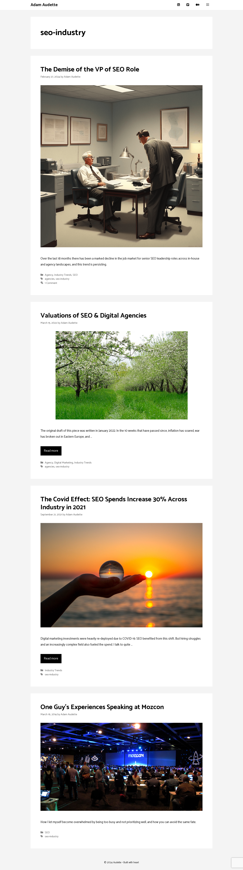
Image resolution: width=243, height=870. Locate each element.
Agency (49, 275)
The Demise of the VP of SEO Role (89, 69)
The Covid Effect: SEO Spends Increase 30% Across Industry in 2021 (113, 503)
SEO (75, 275)
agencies (50, 279)
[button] (207, 5)
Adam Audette (44, 4)
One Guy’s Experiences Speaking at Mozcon (102, 707)
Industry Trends (63, 275)
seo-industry (62, 279)
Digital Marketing (63, 462)
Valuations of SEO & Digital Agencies (93, 315)
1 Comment (51, 283)
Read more (51, 450)
